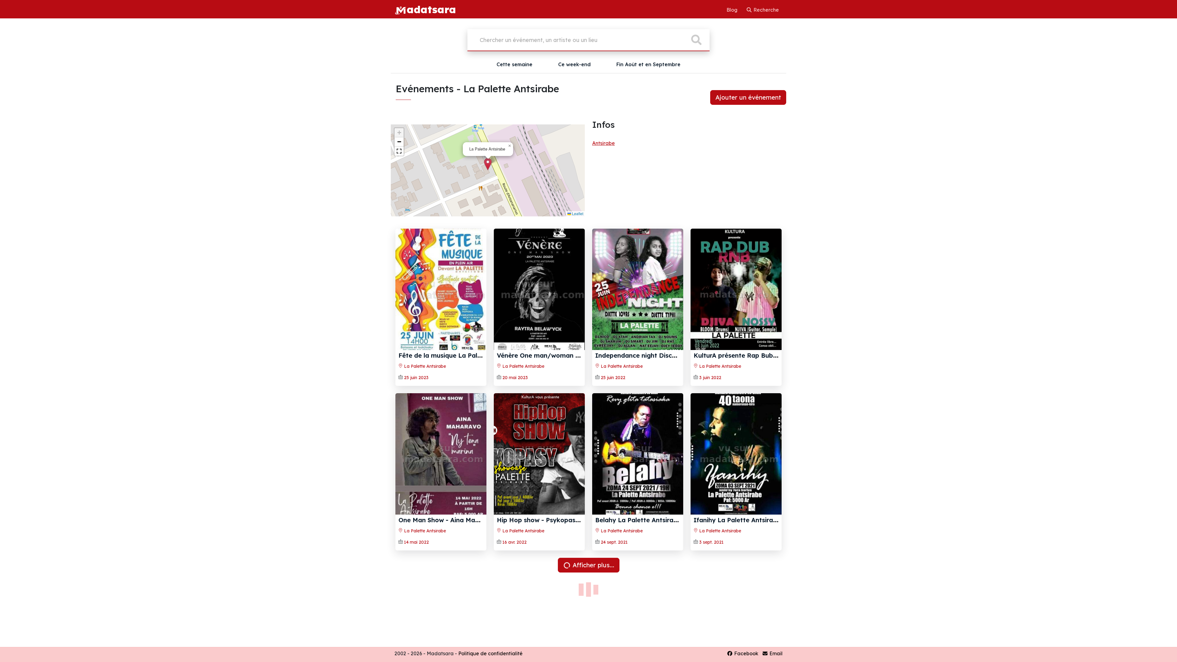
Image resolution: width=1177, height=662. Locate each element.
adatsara (431, 9)
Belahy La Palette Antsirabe (638, 520)
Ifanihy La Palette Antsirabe (737, 520)
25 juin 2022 (613, 377)
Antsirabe (603, 143)
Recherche (765, 10)
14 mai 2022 (416, 542)
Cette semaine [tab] (514, 64)
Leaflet (577, 213)
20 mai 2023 (515, 377)
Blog (732, 10)
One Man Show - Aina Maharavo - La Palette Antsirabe (482, 520)
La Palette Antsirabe (424, 366)
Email (775, 653)
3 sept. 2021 (711, 542)
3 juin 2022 (710, 377)
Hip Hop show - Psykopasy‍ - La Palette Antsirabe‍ (573, 520)
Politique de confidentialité (490, 653)
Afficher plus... (592, 565)
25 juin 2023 (416, 377)
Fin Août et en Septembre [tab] (648, 64)
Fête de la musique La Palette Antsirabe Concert (472, 355)
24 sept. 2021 (614, 542)
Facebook (745, 653)
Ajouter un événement (748, 97)
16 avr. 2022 (514, 542)
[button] (488, 164)
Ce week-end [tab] (574, 64)
